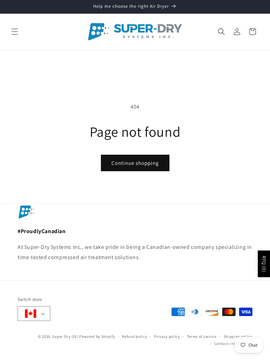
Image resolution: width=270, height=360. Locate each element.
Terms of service (202, 336)
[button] (14, 31)
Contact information (233, 343)
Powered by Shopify (97, 336)
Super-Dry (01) (65, 336)
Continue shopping (135, 163)
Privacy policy (167, 336)
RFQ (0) (264, 264)
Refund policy (134, 336)
